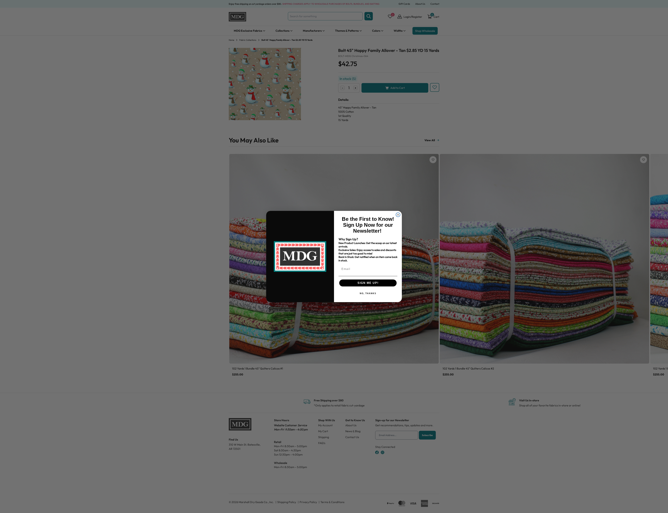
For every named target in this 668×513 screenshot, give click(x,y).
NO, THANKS (368, 293)
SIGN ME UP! (368, 282)
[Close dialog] (398, 215)
